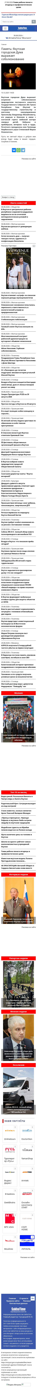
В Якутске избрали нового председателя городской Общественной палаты (12, 464)
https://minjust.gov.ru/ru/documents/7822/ (16, 1375)
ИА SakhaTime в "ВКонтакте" (19, 38)
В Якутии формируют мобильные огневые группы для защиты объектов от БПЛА (18, 599)
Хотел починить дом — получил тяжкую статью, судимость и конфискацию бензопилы (15, 238)
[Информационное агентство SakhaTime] (21, 28)
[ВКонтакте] (14, 150)
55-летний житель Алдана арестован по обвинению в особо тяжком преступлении (18, 423)
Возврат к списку (8, 197)
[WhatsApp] (18, 150)
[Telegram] (23, 150)
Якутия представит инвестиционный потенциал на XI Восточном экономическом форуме (17, 623)
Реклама (27, 1301)
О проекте (24, 1298)
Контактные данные (18, 1303)
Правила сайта (12, 1301)
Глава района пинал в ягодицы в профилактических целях (18, 4)
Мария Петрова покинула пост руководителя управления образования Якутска (14, 635)
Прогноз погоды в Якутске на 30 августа (18, 404)
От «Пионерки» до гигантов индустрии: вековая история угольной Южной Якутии (18, 372)
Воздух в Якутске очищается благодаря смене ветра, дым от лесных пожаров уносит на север (18, 384)
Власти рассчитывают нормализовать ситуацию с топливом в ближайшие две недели (18, 611)
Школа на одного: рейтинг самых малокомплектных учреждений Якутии (16, 844)
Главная (12, 1298)
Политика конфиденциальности (14, 1321)
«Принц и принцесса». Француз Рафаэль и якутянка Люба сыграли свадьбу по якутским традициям (16, 820)
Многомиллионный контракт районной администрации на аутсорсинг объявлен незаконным (16, 338)
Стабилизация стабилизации (14, 319)
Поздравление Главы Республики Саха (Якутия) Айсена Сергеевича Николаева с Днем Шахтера (18, 360)
